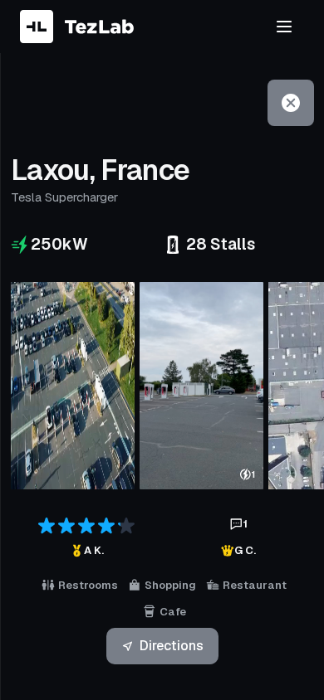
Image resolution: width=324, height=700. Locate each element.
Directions (172, 645)
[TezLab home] (77, 26)
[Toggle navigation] (284, 26)
